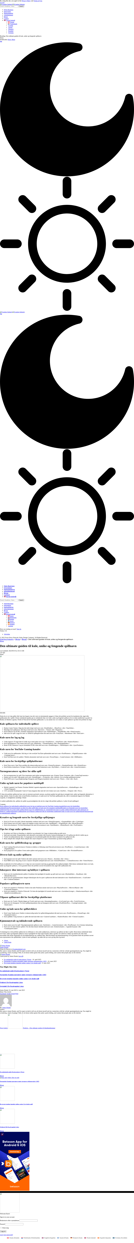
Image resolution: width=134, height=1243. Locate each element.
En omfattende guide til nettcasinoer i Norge (17, 959)
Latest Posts (7, 942)
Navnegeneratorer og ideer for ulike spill (21, 808)
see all (21, 956)
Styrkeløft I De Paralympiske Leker (12, 986)
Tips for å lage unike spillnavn (16, 810)
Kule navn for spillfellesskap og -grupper (38, 810)
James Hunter (4, 947)
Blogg (2, 641)
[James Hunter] (5, 945)
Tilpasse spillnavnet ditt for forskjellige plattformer (45, 811)
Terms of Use (38, 1)
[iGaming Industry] (12, 4)
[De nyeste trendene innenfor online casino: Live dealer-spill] (7, 1100)
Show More (11, 39)
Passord (2, 1224)
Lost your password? (6, 1235)
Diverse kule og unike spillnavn (61, 810)
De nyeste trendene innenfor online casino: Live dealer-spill (22, 963)
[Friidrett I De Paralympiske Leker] (7, 1123)
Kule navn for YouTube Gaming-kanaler (51, 806)
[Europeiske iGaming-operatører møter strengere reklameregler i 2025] (9, 1077)
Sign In (19, 629)
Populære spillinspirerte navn (21, 811)
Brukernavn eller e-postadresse (9, 1220)
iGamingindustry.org (19, 949)
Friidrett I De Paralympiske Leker (11, 982)
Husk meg (5, 1228)
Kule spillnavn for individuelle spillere (12, 806)
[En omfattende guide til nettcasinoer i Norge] (7, 1068)
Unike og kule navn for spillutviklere (72, 811)
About (6, 940)
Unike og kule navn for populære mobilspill (47, 808)
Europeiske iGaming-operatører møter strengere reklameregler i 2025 (25, 961)
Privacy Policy (26, 1)
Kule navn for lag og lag (31, 806)
